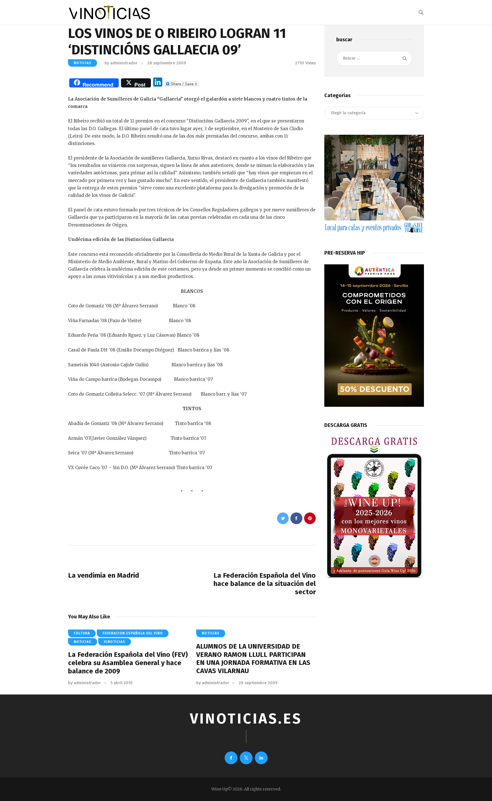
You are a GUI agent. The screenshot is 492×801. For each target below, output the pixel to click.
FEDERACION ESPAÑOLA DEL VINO (132, 633)
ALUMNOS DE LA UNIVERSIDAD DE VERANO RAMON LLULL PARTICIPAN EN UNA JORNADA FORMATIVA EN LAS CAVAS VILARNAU (253, 658)
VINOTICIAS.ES (246, 719)
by (121, 63)
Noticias (82, 63)
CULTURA (82, 633)
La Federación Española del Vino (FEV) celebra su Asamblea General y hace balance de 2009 (128, 663)
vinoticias (114, 642)
